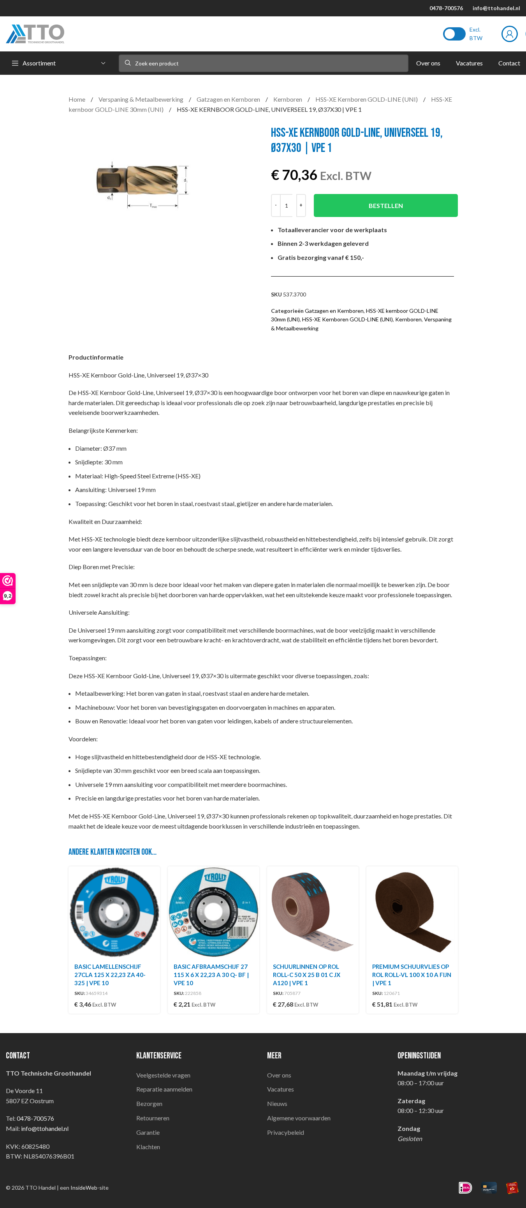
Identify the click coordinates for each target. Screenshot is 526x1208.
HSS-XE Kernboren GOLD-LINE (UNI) (367, 99)
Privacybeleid (285, 1132)
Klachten (148, 1146)
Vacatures (280, 1089)
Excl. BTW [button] (476, 33)
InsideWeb (83, 1187)
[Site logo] (35, 33)
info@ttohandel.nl (496, 8)
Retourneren (152, 1118)
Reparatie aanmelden (164, 1089)
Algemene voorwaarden (299, 1118)
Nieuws (277, 1103)
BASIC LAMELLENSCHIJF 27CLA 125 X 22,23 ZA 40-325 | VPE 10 (110, 974)
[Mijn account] (510, 34)
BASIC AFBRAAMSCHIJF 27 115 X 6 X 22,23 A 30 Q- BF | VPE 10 (211, 974)
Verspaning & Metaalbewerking (142, 99)
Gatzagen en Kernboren (229, 99)
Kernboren (288, 99)
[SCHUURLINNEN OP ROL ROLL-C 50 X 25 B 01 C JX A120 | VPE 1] (313, 912)
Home (77, 99)
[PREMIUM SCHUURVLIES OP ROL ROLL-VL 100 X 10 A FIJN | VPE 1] (412, 912)
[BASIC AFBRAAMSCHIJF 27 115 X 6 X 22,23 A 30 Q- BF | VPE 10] (213, 912)
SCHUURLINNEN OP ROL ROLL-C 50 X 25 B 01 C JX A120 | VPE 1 (306, 974)
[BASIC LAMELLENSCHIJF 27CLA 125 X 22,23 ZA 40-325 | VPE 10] (114, 912)
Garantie (148, 1132)
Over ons (279, 1075)
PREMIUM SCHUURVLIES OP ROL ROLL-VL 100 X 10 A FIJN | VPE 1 (411, 974)
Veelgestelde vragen (163, 1075)
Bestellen (386, 205)
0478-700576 (446, 8)
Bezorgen (149, 1103)
